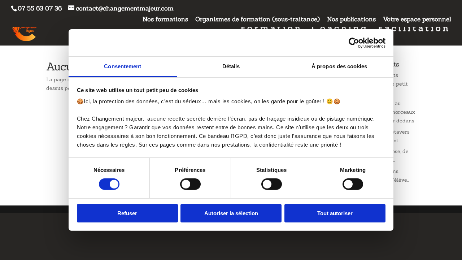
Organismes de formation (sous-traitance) (257, 19)
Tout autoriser (335, 213)
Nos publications (351, 19)
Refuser (127, 213)
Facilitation (414, 30)
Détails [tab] (231, 66)
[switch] (190, 184)
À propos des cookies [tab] (339, 66)
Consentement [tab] (122, 66)
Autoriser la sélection (231, 213)
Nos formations (165, 19)
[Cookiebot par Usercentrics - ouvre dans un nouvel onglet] (353, 42)
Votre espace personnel (417, 19)
